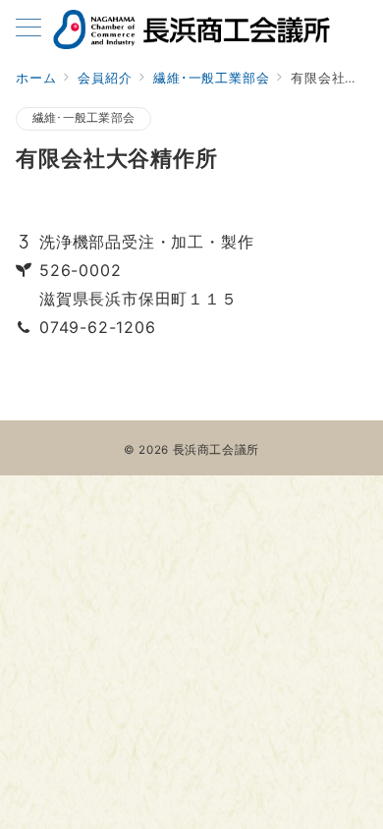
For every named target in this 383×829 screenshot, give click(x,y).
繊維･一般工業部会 (83, 118)
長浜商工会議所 (216, 450)
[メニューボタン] (28, 29)
